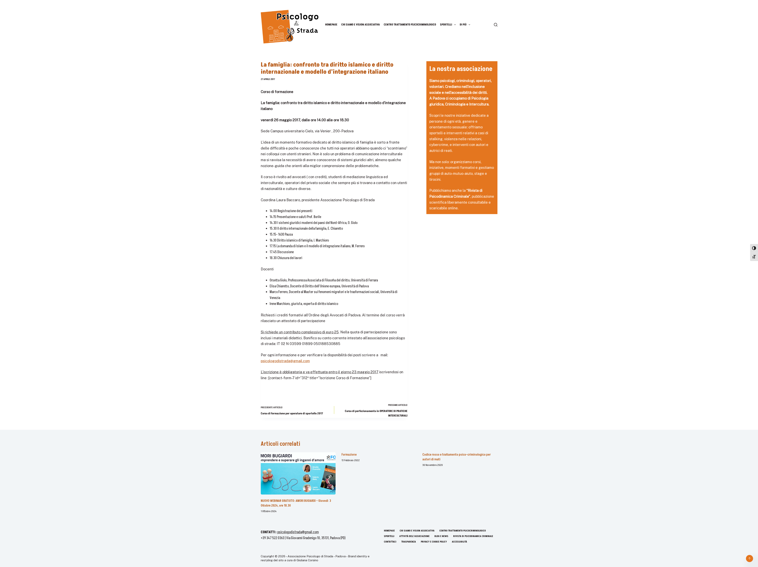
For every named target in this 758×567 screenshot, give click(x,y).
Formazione (349, 454)
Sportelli (446, 24)
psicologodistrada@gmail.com (285, 361)
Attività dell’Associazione (414, 536)
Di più (463, 24)
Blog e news (441, 536)
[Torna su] (749, 558)
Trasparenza (408, 541)
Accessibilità (459, 541)
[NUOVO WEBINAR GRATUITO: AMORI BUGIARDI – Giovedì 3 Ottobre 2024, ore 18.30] (298, 473)
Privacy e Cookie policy (434, 541)
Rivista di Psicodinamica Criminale (473, 536)
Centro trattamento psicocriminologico (410, 24)
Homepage (331, 24)
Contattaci (390, 541)
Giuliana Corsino (307, 560)
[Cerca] (495, 24)
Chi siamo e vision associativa (360, 24)
